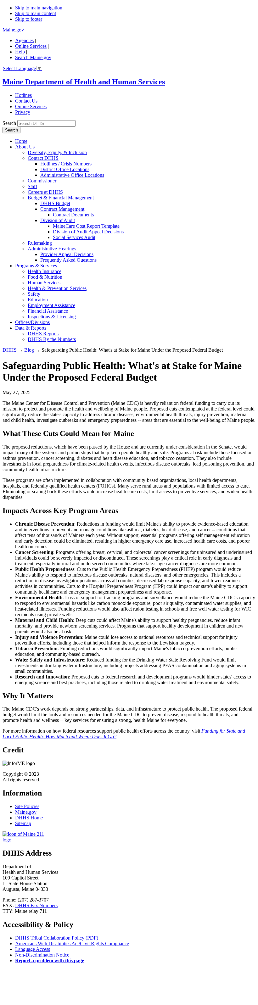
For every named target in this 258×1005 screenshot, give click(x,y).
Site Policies (27, 806)
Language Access (32, 949)
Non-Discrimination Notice (42, 955)
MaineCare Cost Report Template (86, 226)
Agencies (24, 40)
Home (21, 141)
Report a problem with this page (49, 960)
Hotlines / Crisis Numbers (66, 163)
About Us (25, 146)
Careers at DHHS (45, 192)
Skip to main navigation (38, 7)
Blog (29, 350)
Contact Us (26, 100)
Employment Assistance (51, 305)
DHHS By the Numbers (52, 339)
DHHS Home (29, 817)
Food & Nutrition (45, 277)
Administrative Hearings (52, 248)
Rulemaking (40, 243)
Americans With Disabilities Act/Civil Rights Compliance (72, 943)
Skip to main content (35, 13)
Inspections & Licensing (52, 316)
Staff (32, 186)
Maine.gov (13, 29)
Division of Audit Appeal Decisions (88, 231)
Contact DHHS (43, 158)
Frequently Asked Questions (68, 260)
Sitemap (23, 823)
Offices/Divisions (32, 322)
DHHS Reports (43, 333)
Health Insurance (44, 271)
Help (20, 51)
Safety (34, 294)
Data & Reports (30, 328)
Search (9, 123)
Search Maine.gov (33, 57)
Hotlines (23, 95)
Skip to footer (28, 19)
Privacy (22, 112)
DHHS (10, 350)
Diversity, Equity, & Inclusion (57, 152)
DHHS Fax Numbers (36, 905)
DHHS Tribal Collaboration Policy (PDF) (56, 938)
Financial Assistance (48, 311)
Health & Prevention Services (57, 288)
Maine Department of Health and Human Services (84, 82)
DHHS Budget (55, 203)
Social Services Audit (74, 237)
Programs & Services (36, 265)
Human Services (44, 282)
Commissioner (42, 180)
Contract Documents (73, 214)
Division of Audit (57, 220)
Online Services (31, 46)
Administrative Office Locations (72, 175)
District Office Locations (64, 169)
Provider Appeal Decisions (66, 254)
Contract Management (62, 209)
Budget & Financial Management (61, 197)
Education (38, 299)
